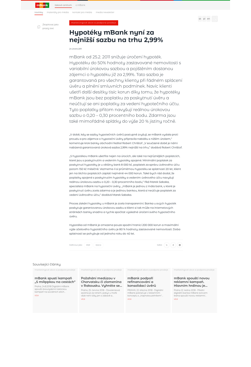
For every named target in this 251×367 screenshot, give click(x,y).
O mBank (80, 5)
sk (200, 18)
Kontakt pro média (82, 12)
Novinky (39, 12)
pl (204, 18)
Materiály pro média (58, 12)
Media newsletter (105, 12)
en (208, 18)
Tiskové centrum (63, 5)
